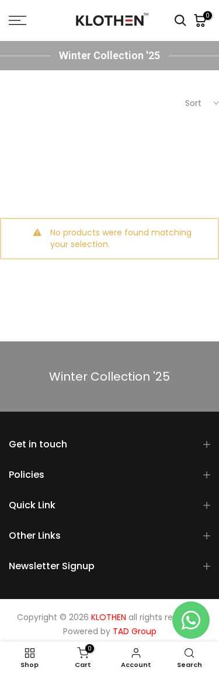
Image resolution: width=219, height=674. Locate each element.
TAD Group (135, 631)
